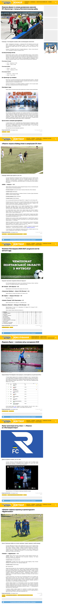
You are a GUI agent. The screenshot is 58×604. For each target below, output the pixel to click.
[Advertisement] (51, 11)
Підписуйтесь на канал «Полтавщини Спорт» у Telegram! (23, 239)
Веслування (22, 337)
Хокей (18, 2)
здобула (14, 407)
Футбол (19, 139)
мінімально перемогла (31, 227)
